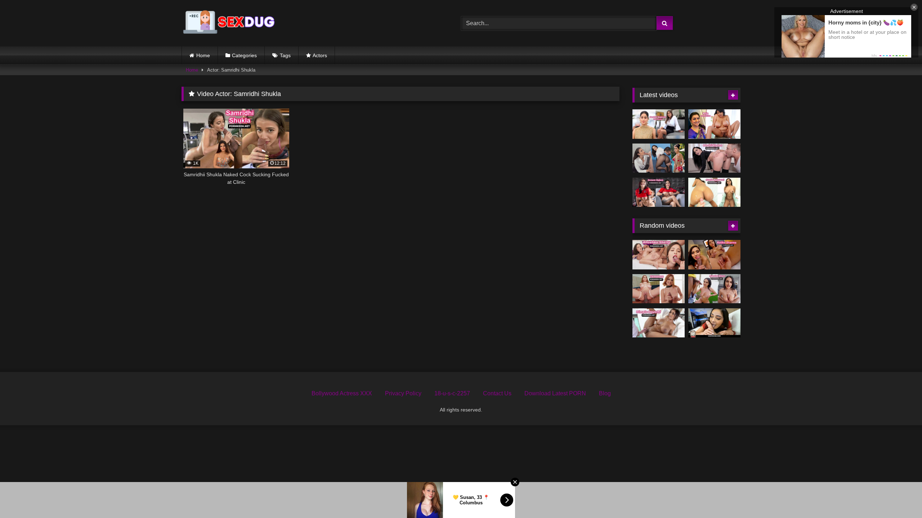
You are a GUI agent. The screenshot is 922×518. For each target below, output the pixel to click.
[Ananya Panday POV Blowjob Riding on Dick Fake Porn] (714, 323)
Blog (605, 393)
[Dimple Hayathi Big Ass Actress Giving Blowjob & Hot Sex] (658, 323)
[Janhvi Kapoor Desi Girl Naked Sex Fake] (658, 124)
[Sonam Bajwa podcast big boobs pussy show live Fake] (658, 192)
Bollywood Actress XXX (342, 393)
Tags (285, 55)
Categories (244, 55)
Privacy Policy (403, 393)
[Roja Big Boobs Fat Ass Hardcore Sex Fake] (714, 124)
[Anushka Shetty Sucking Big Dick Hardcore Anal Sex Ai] (658, 254)
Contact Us (497, 393)
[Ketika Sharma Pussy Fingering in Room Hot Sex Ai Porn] (714, 254)
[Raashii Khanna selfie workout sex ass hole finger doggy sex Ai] (714, 158)
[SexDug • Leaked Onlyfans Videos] (230, 23)
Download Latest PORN (555, 393)
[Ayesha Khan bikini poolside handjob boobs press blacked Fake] (714, 289)
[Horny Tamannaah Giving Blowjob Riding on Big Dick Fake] (658, 289)
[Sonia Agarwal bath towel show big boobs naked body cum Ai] (714, 192)
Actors (320, 55)
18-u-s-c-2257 (452, 393)
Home (203, 55)
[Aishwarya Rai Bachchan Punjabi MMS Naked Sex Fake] (658, 158)
